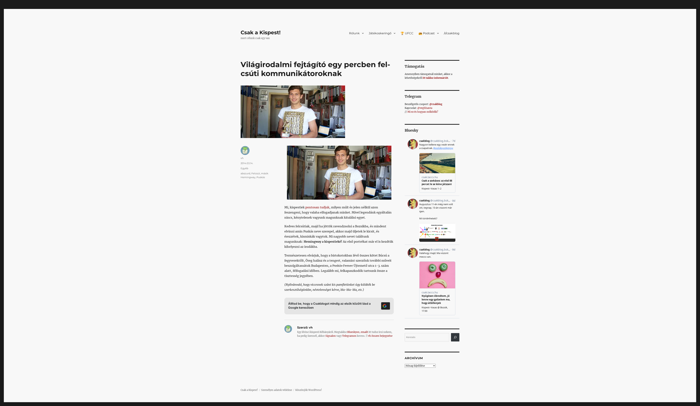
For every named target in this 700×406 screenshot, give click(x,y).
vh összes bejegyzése (380, 335)
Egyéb (244, 168)
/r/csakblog (451, 33)
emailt (364, 332)
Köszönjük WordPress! (308, 390)
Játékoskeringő (380, 33)
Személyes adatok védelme (276, 390)
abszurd (245, 173)
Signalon (330, 335)
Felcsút (255, 173)
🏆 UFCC (406, 33)
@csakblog (435, 104)
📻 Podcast (427, 33)
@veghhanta (424, 108)
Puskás (260, 177)
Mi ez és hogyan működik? (422, 111)
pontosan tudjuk (317, 207)
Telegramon (349, 335)
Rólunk (354, 33)
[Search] (455, 337)
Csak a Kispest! (261, 32)
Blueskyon (353, 332)
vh (242, 158)
